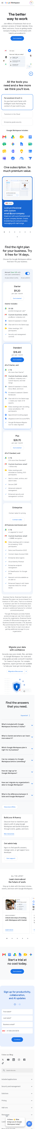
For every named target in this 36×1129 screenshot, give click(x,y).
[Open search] (31, 3)
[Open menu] (2, 2)
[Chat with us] (29, 1124)
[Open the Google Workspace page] (12, 3)
